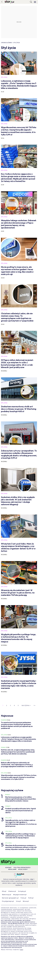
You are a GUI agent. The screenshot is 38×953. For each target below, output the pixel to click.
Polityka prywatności (22, 867)
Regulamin (12, 869)
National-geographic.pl (10, 898)
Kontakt (8, 867)
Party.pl (23, 898)
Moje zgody (23, 869)
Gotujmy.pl (22, 891)
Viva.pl (18, 901)
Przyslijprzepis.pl (8, 901)
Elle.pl (4, 891)
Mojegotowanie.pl (20, 895)
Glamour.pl (12, 891)
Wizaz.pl (26, 901)
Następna (26, 705)
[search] (31, 2)
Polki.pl (31, 898)
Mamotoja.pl (6, 895)
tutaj (21, 950)
